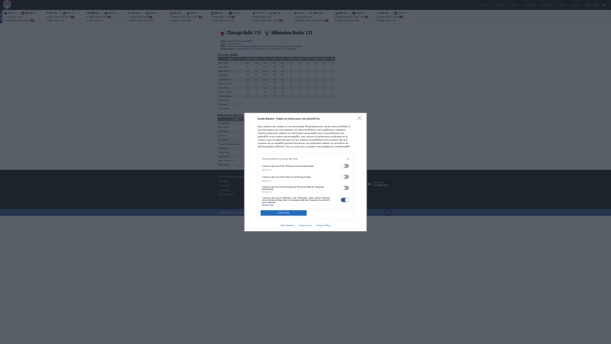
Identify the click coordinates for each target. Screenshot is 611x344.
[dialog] (305, 172)
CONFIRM (283, 213)
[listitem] (305, 159)
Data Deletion (287, 225)
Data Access (305, 225)
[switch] (345, 166)
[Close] (361, 119)
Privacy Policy (323, 225)
